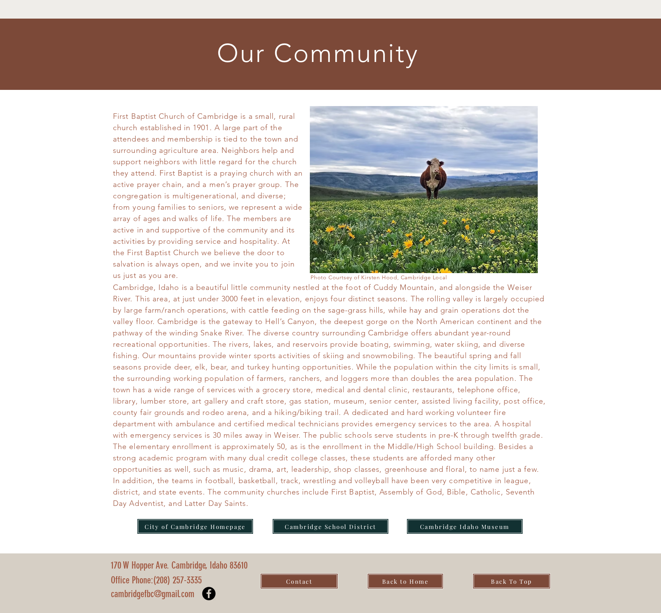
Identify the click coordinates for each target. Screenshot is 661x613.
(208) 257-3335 (190, 580)
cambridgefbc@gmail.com (153, 594)
